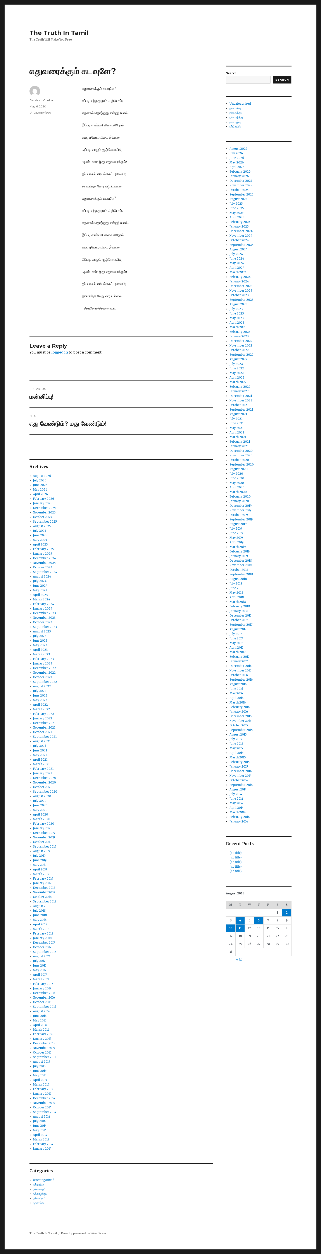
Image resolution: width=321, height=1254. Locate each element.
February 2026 (43, 499)
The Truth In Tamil (58, 32)
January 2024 (42, 608)
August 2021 (41, 741)
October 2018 (42, 897)
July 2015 (39, 1066)
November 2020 (44, 782)
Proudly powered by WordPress (83, 1233)
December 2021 (44, 723)
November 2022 (44, 673)
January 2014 (42, 1148)
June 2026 (40, 485)
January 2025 (42, 554)
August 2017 (41, 956)
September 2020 (45, 792)
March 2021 (41, 764)
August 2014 (41, 1116)
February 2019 (43, 878)
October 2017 (42, 947)
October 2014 (42, 1107)
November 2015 (44, 1048)
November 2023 (44, 618)
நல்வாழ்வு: (39, 1198)
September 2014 (44, 1112)
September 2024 (45, 572)
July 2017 (39, 961)
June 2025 (40, 535)
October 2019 (42, 842)
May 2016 (39, 1020)
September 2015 (44, 1057)
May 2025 (40, 540)
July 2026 (39, 480)
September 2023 (45, 627)
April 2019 (40, 869)
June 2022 (40, 695)
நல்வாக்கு (38, 1184)
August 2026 (42, 476)
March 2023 (41, 654)
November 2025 (44, 512)
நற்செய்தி (38, 1203)
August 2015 (41, 1062)
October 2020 (42, 787)
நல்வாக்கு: (39, 1189)
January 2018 (42, 938)
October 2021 (42, 732)
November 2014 (44, 1103)
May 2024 (40, 590)
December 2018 (44, 888)
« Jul (239, 960)
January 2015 (42, 1094)
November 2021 (44, 727)
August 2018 (41, 906)
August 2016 (41, 1011)
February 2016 (43, 1034)
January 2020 (42, 828)
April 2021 (40, 759)
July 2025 (39, 531)
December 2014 (44, 1098)
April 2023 (40, 650)
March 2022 (41, 709)
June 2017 (39, 965)
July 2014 (39, 1121)
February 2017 (43, 984)
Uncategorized (40, 112)
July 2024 (40, 581)
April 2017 (40, 975)
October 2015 (42, 1052)
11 (240, 928)
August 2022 (42, 686)
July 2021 (39, 746)
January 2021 (42, 773)
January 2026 (42, 503)
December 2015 (44, 1043)
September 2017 (44, 952)
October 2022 (42, 677)
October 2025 (42, 517)
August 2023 (42, 631)
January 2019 (42, 883)
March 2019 (41, 874)
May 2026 (40, 489)
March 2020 (41, 819)
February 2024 (43, 604)
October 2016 (42, 1002)
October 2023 (42, 622)
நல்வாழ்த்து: (40, 1194)
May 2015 (39, 1075)
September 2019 (44, 846)
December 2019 (44, 833)
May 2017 (39, 970)
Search (231, 73)
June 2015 (40, 1071)
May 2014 (40, 1130)
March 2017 (41, 979)
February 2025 (43, 549)
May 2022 (40, 700)
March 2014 (41, 1139)
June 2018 (40, 915)
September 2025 (45, 521)
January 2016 (42, 1039)
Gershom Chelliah (42, 100)
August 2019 (41, 851)
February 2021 (43, 769)
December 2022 (44, 668)
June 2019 (40, 860)
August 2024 (42, 576)
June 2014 (40, 1126)
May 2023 (40, 645)
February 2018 (43, 933)
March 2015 (41, 1084)
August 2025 (42, 526)
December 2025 (44, 508)
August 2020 (42, 796)
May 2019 (39, 865)
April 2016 (40, 1025)
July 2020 (40, 801)
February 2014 (43, 1144)
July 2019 (39, 856)
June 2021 (40, 750)
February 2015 (43, 1089)
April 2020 (40, 814)
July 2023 (39, 636)
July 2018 (39, 910)
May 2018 (40, 920)
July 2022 (39, 691)
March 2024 (41, 599)
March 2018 (41, 929)
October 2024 (42, 567)
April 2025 (40, 544)
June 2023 (40, 640)
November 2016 (44, 997)
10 (230, 928)
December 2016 (44, 993)
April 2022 (40, 705)
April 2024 (40, 595)
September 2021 (45, 737)
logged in (59, 352)
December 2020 (44, 778)
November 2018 (44, 892)
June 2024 (40, 586)
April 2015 (40, 1080)
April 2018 (40, 924)
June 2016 (40, 1016)
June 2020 (40, 805)
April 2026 (40, 494)
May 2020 (40, 810)
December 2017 (44, 943)
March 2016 (41, 1029)
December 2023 (44, 613)
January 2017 (42, 988)
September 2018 (44, 901)
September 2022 (45, 682)
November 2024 (44, 563)
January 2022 (42, 718)
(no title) (236, 853)
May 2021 (40, 755)
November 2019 (44, 837)
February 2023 (43, 659)
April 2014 (40, 1135)
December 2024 (44, 558)
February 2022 (43, 714)
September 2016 (44, 1007)
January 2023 (42, 663)
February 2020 (43, 824)
